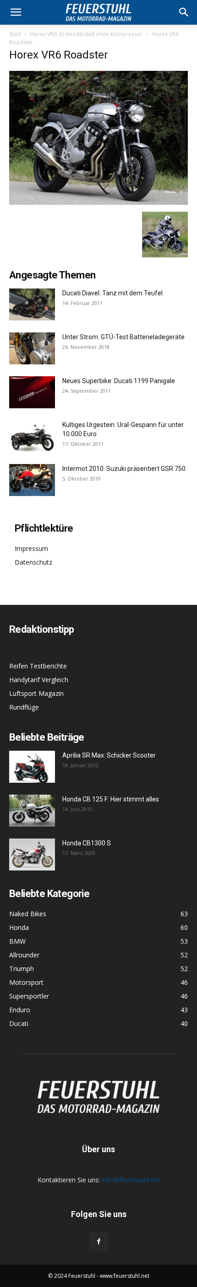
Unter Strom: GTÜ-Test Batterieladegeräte (123, 337)
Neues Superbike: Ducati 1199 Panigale (118, 380)
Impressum (31, 548)
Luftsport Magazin (36, 693)
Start (15, 34)
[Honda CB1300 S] (32, 854)
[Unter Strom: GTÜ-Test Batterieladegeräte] (32, 348)
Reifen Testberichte (38, 666)
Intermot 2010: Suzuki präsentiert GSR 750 (124, 468)
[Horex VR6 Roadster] (98, 202)
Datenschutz (33, 562)
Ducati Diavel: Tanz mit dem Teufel (112, 293)
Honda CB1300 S (86, 843)
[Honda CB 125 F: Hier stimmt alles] (32, 811)
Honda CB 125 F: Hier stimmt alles (110, 799)
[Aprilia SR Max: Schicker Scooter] (32, 767)
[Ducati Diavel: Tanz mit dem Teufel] (32, 304)
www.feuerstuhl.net (124, 1276)
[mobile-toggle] (15, 12)
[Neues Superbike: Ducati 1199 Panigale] (32, 392)
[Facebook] (98, 1242)
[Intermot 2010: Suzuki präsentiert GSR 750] (32, 480)
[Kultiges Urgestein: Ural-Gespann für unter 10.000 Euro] (32, 436)
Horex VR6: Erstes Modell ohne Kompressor (86, 34)
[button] (184, 12)
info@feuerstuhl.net (131, 1179)
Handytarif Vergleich (38, 679)
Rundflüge (24, 707)
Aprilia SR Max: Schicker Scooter (109, 755)
